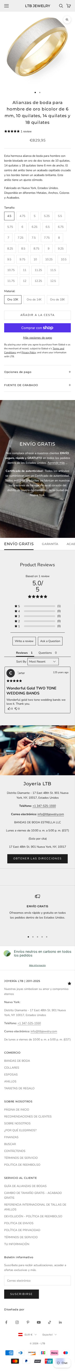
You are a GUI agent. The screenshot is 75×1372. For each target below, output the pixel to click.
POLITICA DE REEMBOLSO (22, 1165)
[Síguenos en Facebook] (6, 1322)
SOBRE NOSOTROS (17, 1123)
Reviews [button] (22, 653)
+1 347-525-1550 (44, 806)
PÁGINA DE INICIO (16, 1110)
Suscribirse (21, 1294)
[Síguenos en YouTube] (39, 1322)
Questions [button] (45, 653)
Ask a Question (50, 641)
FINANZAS (11, 1137)
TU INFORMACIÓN (16, 1244)
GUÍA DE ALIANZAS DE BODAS (25, 1186)
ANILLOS (10, 1081)
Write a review (24, 641)
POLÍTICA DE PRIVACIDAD (22, 1230)
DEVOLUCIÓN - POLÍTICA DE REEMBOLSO (33, 1216)
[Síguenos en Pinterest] (28, 1322)
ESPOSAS (11, 1075)
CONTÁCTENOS (14, 1151)
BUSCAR (10, 1144)
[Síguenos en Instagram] (17, 1322)
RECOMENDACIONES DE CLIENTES (28, 1117)
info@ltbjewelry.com (51, 814)
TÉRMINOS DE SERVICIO (21, 1158)
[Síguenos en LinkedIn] (60, 1322)
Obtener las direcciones (37, 858)
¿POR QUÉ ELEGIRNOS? (20, 1130)
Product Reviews (37, 565)
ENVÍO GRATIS (19, 544)
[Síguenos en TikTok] (50, 1322)
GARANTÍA (50, 544)
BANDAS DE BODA (17, 1061)
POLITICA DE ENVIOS (19, 1223)
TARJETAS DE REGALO (19, 1088)
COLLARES (11, 1068)
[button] (10, 709)
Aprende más (56, 463)
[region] (37, 912)
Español (47, 1334)
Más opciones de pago (37, 338)
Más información (37, 965)
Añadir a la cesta (37, 315)
